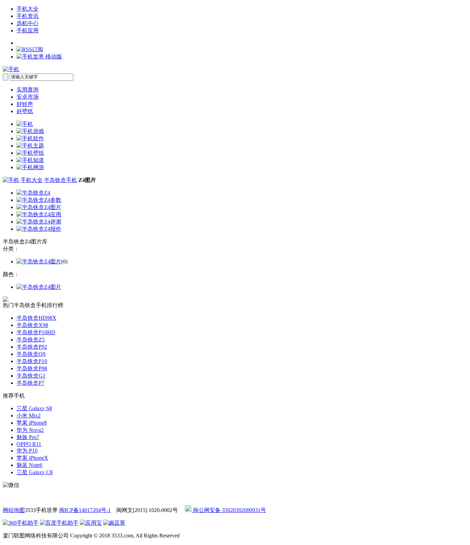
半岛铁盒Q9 (31, 354)
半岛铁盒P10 (32, 361)
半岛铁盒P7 (30, 383)
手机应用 (28, 30)
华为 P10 (27, 451)
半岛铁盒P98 (32, 368)
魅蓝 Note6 (29, 465)
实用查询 (28, 89)
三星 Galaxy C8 (35, 472)
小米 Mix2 (29, 415)
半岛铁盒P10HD (36, 332)
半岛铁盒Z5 (31, 339)
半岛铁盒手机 (60, 180)
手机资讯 (28, 16)
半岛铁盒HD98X (36, 318)
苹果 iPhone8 (32, 423)
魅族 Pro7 (28, 437)
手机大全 (28, 9)
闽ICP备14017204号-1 (85, 510)
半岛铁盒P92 (32, 347)
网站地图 (14, 510)
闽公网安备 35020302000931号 (229, 510)
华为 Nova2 (30, 430)
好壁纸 (25, 111)
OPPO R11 (29, 444)
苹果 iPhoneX (32, 458)
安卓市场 (28, 97)
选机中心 (28, 23)
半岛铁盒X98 (32, 325)
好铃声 (25, 104)
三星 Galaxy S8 (34, 408)
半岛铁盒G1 (31, 376)
